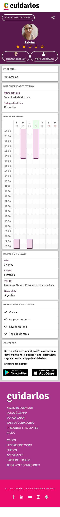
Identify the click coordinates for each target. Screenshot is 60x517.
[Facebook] (13, 498)
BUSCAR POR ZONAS (19, 445)
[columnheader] (17, 124)
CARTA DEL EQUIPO (18, 460)
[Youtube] (30, 498)
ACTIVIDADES (15, 455)
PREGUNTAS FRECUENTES (22, 427)
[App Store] (44, 375)
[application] (17, 244)
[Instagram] (38, 498)
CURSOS (12, 450)
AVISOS (11, 440)
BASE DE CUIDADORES (20, 422)
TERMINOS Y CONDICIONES (23, 465)
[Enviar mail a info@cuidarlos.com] (46, 498)
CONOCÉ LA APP (17, 412)
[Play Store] (15, 375)
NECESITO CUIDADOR (20, 407)
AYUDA (11, 432)
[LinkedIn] (21, 498)
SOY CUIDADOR (16, 417)
